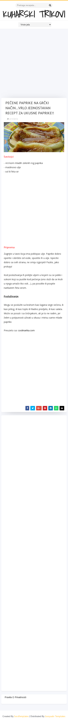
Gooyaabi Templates (55, 716)
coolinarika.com (26, 330)
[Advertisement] (34, 64)
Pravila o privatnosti (15, 697)
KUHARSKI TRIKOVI (34, 14)
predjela (14, 118)
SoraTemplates (21, 716)
